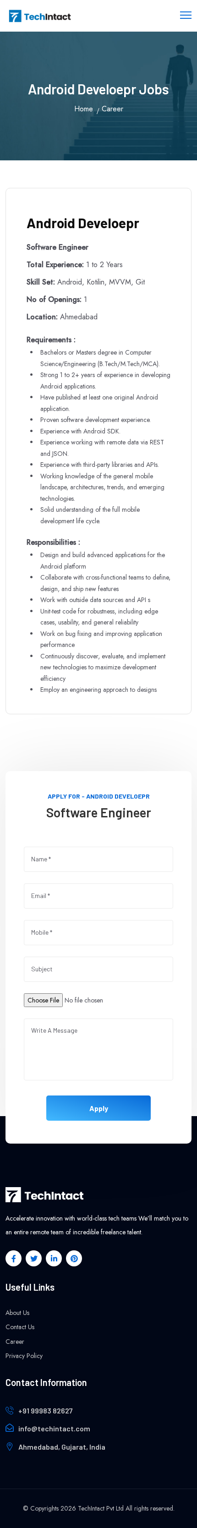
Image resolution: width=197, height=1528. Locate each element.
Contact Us (19, 1326)
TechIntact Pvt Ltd (101, 1508)
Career (14, 1341)
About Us (17, 1312)
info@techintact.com (54, 1428)
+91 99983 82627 (45, 1410)
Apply (98, 1107)
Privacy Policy (24, 1355)
